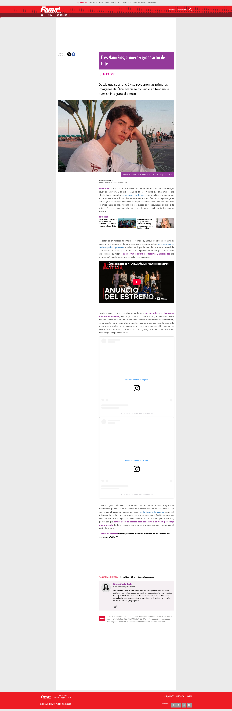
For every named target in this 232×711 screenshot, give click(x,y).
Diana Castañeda (106, 180)
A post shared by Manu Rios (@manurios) (137, 413)
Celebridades (62, 15)
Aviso (189, 696)
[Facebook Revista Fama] (173, 705)
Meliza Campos (104, 3)
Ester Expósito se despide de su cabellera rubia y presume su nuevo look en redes (145, 223)
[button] (69, 54)
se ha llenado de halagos (152, 512)
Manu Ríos (124, 577)
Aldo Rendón (93, 3)
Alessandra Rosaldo (139, 3)
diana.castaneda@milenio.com (124, 587)
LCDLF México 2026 (124, 3)
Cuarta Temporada (146, 577)
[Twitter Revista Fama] (178, 705)
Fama (50, 15)
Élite (133, 577)
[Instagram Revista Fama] (184, 705)
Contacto (180, 696)
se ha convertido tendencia (134, 195)
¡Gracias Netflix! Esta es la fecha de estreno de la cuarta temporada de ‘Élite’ (107, 222)
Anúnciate (169, 696)
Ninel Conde (152, 3)
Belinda (113, 3)
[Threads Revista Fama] (189, 705)
